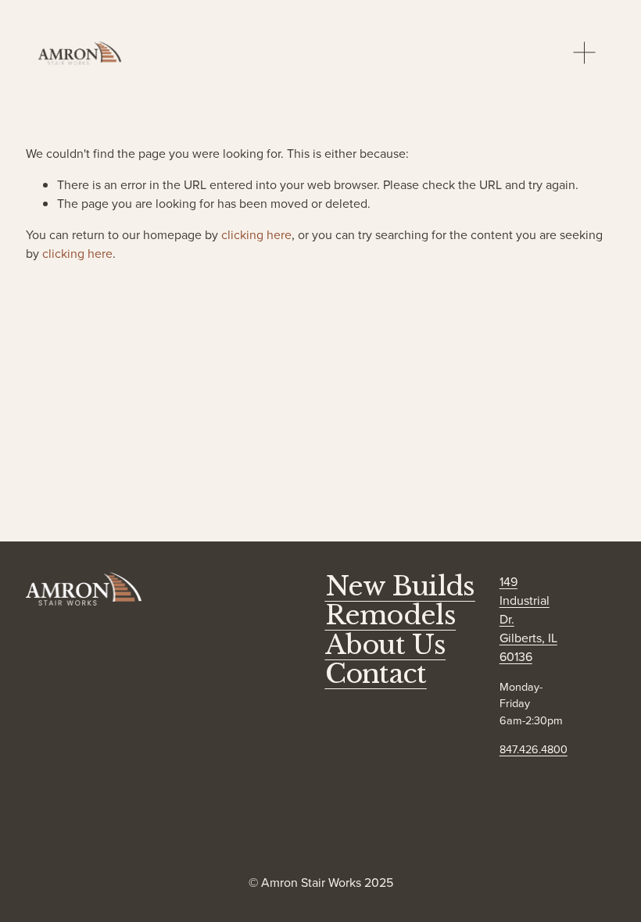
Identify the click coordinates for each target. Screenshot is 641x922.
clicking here (256, 234)
